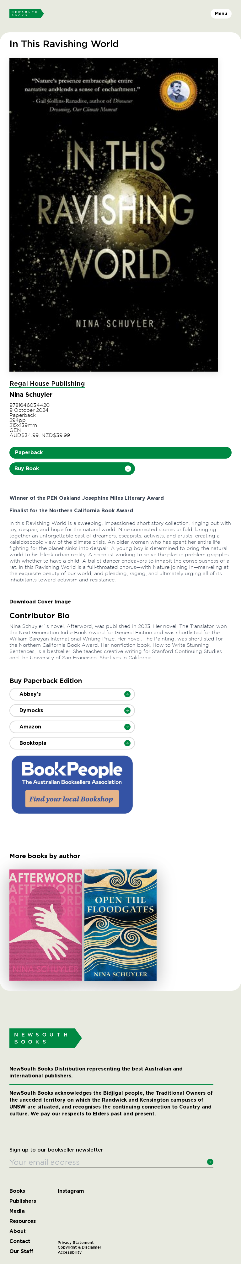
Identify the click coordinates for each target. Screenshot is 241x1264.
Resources (22, 1221)
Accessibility (70, 1252)
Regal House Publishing (47, 384)
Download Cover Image (40, 601)
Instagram (71, 1191)
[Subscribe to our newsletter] (210, 1162)
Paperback (29, 452)
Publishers (22, 1201)
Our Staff (21, 1251)
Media (17, 1211)
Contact (19, 1241)
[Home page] (26, 14)
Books (17, 1191)
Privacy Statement (76, 1243)
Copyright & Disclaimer (79, 1247)
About (17, 1231)
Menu (221, 13)
